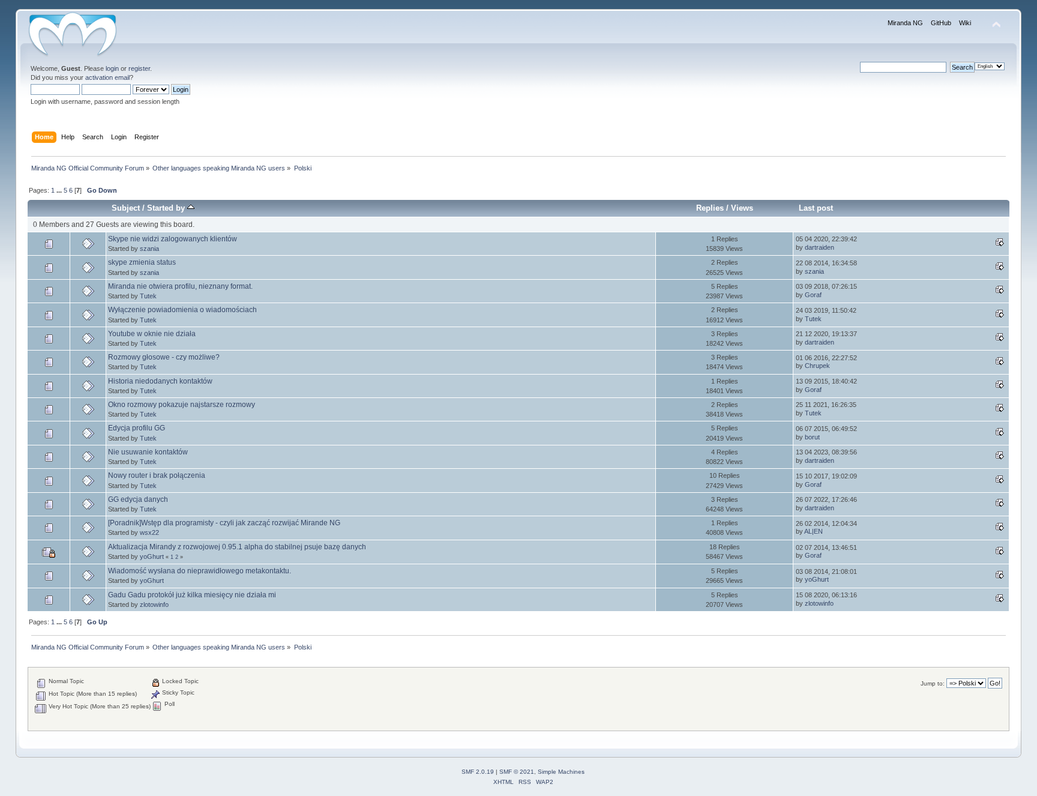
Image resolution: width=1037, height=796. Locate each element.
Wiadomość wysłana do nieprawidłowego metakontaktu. (199, 571)
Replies (710, 208)
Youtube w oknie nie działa (152, 334)
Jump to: (933, 683)
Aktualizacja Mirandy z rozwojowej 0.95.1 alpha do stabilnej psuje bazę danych (237, 547)
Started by (167, 208)
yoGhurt (152, 556)
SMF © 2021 (516, 771)
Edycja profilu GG (136, 428)
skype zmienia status (142, 262)
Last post (816, 208)
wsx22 (149, 532)
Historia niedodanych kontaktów (160, 381)
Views (742, 208)
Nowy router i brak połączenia (156, 475)
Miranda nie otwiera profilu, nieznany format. (180, 286)
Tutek (148, 296)
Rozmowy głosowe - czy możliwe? (164, 357)
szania (149, 248)
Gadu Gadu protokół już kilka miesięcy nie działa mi (192, 595)
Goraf (813, 294)
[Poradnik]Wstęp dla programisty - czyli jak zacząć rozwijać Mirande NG (224, 523)
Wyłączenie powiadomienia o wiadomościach (182, 310)
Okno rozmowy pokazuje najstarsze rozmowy (181, 404)
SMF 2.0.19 (477, 771)
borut (812, 437)
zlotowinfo (154, 604)
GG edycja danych (138, 499)
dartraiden (819, 247)
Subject (126, 208)
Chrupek (817, 365)
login (112, 68)
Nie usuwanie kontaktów (148, 452)
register (139, 68)
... (60, 190)
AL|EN (813, 531)
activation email (107, 77)
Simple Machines (561, 771)
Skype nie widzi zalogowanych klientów (172, 239)
